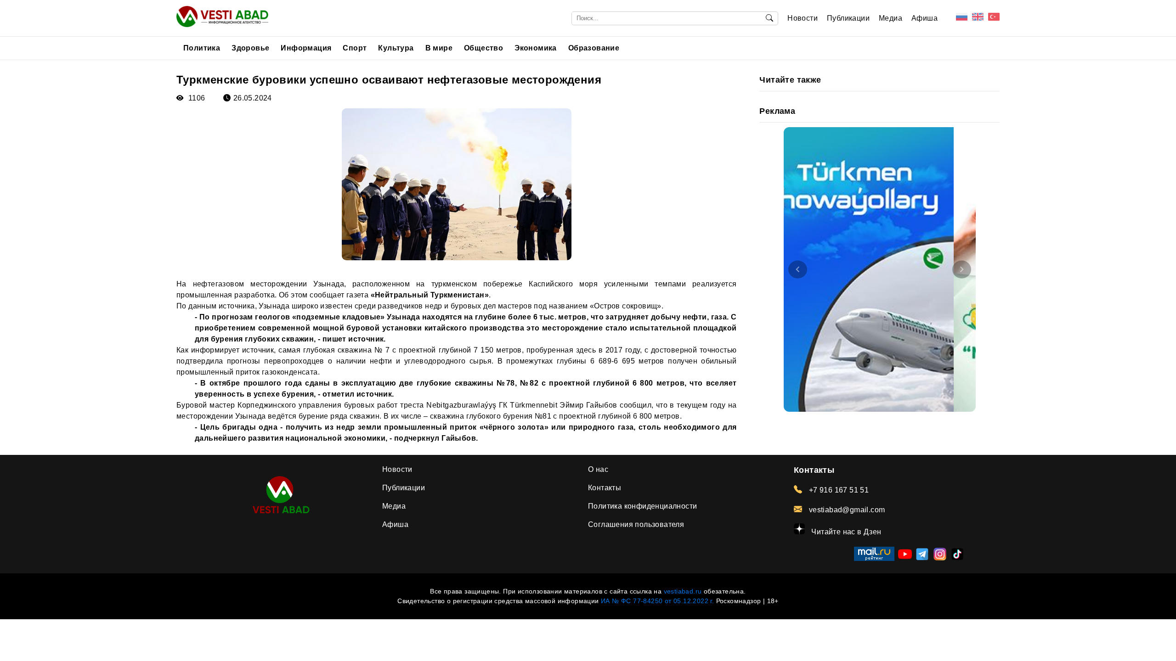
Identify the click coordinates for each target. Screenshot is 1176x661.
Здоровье (250, 48)
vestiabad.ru (683, 591)
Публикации (848, 18)
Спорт (355, 48)
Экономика (535, 48)
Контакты (604, 488)
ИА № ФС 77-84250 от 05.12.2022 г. (657, 601)
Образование (593, 48)
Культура (395, 48)
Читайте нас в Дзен (845, 532)
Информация (306, 48)
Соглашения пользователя (636, 524)
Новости (802, 18)
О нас (598, 469)
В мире (438, 48)
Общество (483, 48)
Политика (201, 48)
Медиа (890, 18)
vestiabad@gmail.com (846, 510)
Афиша (924, 18)
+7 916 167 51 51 (838, 490)
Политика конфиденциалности (642, 506)
